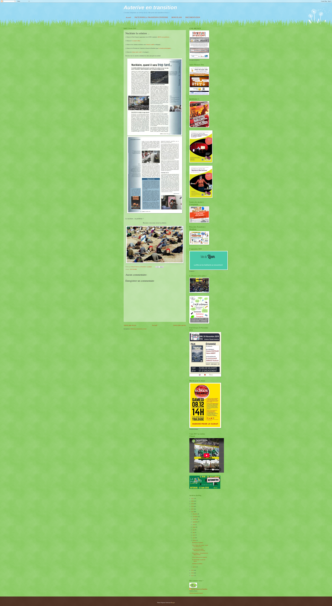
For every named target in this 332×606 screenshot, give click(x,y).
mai (194, 532)
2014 (192, 573)
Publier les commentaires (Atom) (139, 329)
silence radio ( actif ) (137, 52)
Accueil (128, 17)
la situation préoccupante (164, 48)
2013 (192, 575)
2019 (192, 503)
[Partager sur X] (159, 267)
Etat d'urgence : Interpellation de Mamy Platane (200, 553)
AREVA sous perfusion (163, 37)
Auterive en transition (150, 7)
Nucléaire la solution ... (197, 563)
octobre (195, 519)
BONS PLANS (177, 17)
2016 (192, 511)
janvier (194, 567)
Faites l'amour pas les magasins (199, 557)
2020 (192, 501)
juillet (194, 527)
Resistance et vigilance (197, 542)
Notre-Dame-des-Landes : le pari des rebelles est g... (200, 545)
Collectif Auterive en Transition (199, 589)
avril (194, 535)
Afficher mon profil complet (196, 593)
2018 (192, 506)
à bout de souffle (150, 44)
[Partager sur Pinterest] (163, 267)
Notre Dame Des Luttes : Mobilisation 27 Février (198, 549)
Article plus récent (130, 325)
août (194, 524)
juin (194, 530)
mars (194, 538)
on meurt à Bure (136, 41)
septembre (195, 522)
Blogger (173, 602)
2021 (192, 498)
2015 (192, 570)
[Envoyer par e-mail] (156, 267)
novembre (195, 516)
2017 (192, 509)
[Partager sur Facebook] (161, 267)
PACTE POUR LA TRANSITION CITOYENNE (151, 17)
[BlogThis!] (158, 267)
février (194, 540)
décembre (195, 514)
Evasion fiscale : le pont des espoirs (198, 560)
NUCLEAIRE (133, 269)
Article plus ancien (179, 325)
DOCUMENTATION (192, 17)
